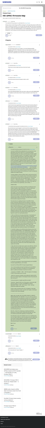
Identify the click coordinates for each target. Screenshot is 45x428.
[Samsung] (7, 2)
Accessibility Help (4, 417)
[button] (40, 22)
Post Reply (36, 359)
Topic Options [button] (40, 11)
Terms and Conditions (5, 419)
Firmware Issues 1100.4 (9, 406)
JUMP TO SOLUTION (11, 11)
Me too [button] (8, 33)
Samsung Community (7, 8)
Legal (2, 423)
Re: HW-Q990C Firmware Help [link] (25, 8)
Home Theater (27, 23)
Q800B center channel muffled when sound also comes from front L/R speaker (12, 391)
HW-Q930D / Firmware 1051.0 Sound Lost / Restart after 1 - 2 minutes (11, 381)
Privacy (2, 421)
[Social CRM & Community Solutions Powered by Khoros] (38, 413)
